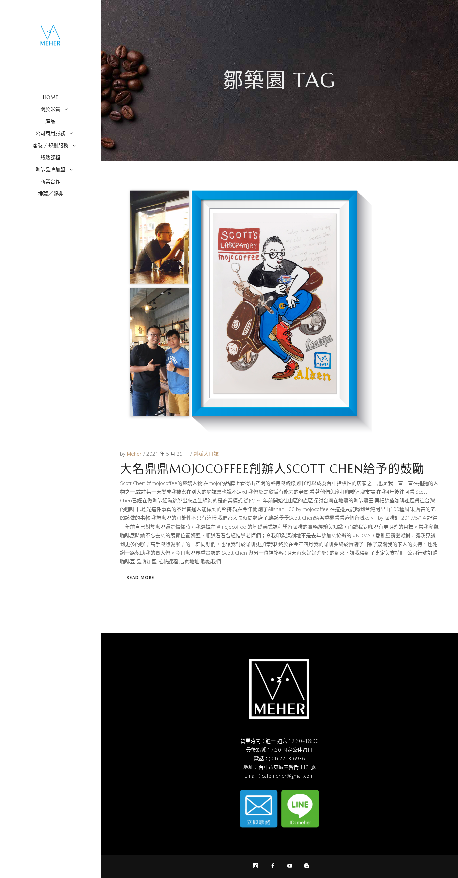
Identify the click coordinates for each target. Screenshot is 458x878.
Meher (135, 453)
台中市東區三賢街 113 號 (287, 767)
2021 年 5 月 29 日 (168, 453)
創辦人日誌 (206, 453)
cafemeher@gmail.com (288, 775)
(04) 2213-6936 (287, 758)
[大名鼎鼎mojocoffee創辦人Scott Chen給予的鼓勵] (246, 306)
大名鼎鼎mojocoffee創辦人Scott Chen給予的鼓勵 (272, 468)
